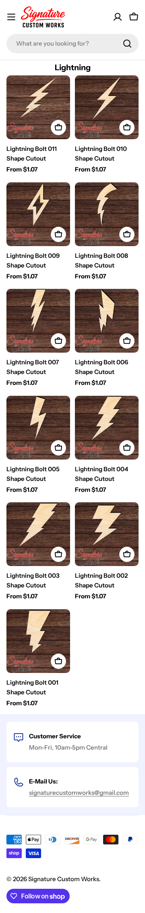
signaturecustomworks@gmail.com (79, 792)
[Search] (127, 43)
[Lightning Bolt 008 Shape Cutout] (107, 214)
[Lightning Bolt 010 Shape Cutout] (107, 107)
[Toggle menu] (11, 17)
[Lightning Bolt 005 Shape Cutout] (38, 428)
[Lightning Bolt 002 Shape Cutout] (107, 534)
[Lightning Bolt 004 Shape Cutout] (107, 428)
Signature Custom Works (63, 879)
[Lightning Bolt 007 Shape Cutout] (38, 321)
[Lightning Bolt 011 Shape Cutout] (38, 107)
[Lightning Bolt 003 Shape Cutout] (38, 534)
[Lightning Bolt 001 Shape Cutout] (38, 641)
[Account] (117, 17)
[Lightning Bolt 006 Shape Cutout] (107, 321)
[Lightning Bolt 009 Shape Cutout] (38, 214)
